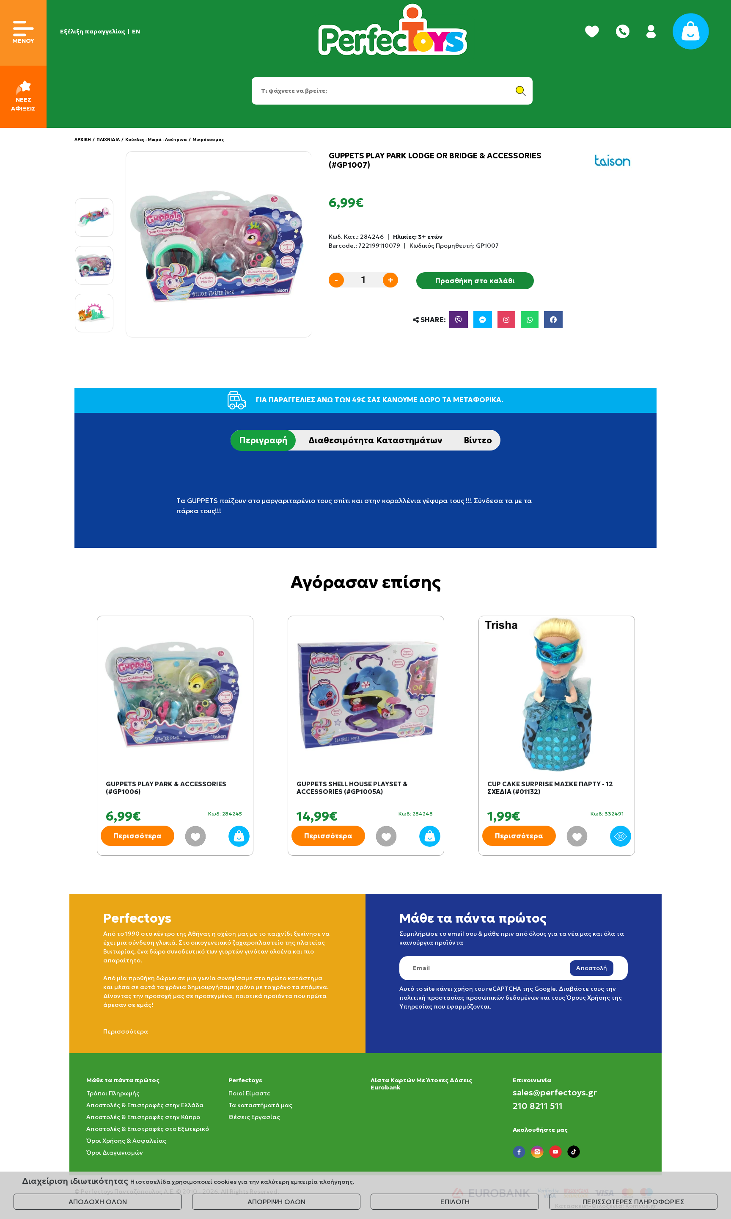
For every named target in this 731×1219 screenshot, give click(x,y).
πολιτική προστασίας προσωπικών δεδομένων (469, 997)
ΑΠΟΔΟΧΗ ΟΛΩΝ (98, 1201)
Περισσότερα (137, 836)
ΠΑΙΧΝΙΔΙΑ (108, 139)
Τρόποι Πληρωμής (113, 1093)
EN (136, 31)
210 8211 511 (538, 1105)
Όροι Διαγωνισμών (114, 1152)
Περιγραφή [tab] (263, 440)
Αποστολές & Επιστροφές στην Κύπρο (143, 1117)
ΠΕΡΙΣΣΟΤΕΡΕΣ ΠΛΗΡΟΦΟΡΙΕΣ (633, 1201)
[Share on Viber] (458, 319)
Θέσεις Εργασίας (254, 1117)
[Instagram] (506, 319)
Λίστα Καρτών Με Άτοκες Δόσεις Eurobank (421, 1083)
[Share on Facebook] (553, 319)
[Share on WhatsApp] (530, 319)
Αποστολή (591, 968)
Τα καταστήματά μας (260, 1105)
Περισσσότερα (125, 1031)
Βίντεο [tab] (478, 440)
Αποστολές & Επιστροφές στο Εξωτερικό (147, 1129)
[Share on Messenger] (482, 319)
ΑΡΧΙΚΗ (82, 139)
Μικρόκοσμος (208, 139)
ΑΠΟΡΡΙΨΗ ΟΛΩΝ (276, 1201)
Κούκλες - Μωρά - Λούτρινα (156, 139)
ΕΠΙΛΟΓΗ (455, 1201)
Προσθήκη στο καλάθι (475, 280)
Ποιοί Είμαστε (249, 1093)
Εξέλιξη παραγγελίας (92, 31)
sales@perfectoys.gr (555, 1092)
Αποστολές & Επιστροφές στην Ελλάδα (144, 1105)
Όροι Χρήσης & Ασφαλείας (126, 1140)
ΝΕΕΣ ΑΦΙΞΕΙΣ (23, 104)
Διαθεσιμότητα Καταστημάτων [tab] (375, 440)
